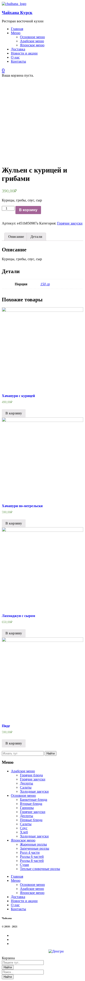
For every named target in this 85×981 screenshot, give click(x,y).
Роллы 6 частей (32, 856)
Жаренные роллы (33, 844)
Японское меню (23, 840)
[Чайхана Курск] (14, 4)
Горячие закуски (70, 223)
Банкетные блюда (33, 799)
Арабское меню (23, 771)
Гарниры (27, 808)
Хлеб (24, 832)
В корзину (28, 210)
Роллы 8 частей (32, 861)
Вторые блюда (31, 804)
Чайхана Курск (17, 12)
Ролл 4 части (30, 852)
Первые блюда (31, 820)
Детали (36, 237)
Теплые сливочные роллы (40, 869)
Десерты (26, 783)
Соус (23, 828)
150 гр (45, 284)
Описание (16, 237)
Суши (24, 865)
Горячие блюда (31, 775)
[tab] (16, 237)
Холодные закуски (34, 791)
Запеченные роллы (34, 848)
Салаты (26, 787)
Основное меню (23, 795)
